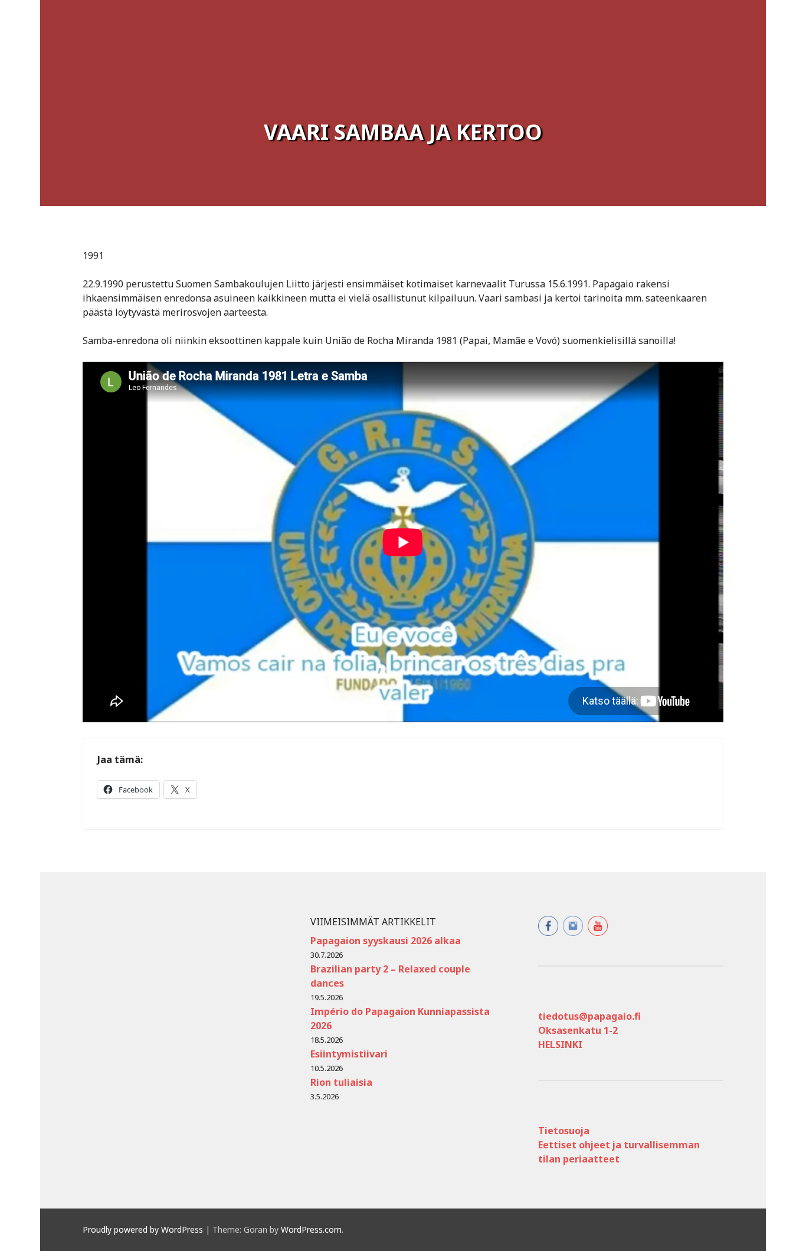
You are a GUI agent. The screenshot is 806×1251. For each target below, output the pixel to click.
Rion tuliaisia (341, 1082)
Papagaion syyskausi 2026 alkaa (385, 940)
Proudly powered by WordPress (143, 1229)
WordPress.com (311, 1229)
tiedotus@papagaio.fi (589, 1016)
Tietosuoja (563, 1130)
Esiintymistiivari (349, 1053)
